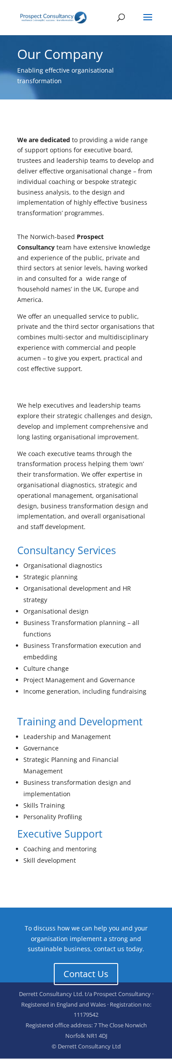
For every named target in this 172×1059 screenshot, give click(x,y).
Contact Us (86, 974)
